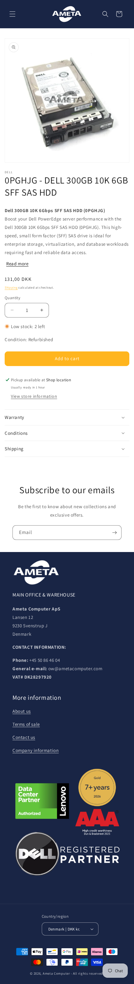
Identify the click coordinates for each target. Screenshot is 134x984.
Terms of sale (26, 724)
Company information (35, 750)
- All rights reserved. (87, 973)
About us (21, 711)
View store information (34, 396)
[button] (12, 14)
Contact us (23, 737)
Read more (17, 264)
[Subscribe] (114, 532)
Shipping (11, 287)
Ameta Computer (56, 973)
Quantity (12, 297)
